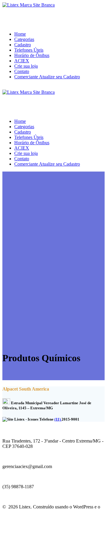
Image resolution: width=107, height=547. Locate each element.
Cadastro (22, 44)
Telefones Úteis (28, 50)
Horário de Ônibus (31, 55)
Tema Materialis (17, 512)
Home (20, 34)
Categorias (24, 39)
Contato (21, 71)
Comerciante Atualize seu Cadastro (47, 76)
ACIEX (21, 60)
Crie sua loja (26, 66)
